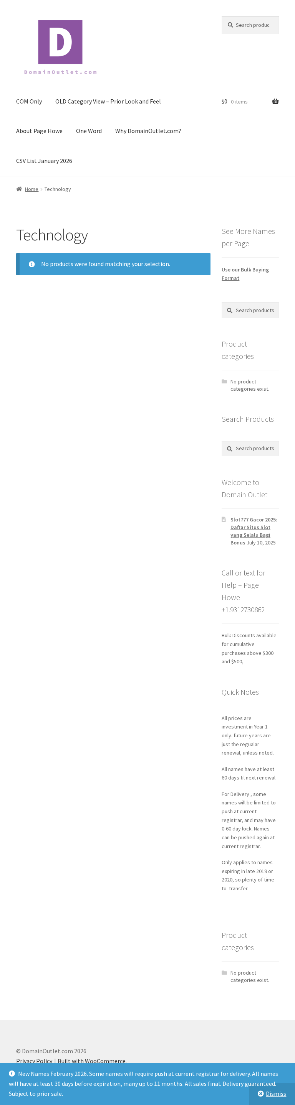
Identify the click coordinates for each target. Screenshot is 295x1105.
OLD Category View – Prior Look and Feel (108, 101)
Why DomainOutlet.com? (148, 131)
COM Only (29, 101)
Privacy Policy (34, 1061)
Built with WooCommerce (92, 1061)
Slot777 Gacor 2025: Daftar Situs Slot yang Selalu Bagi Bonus (253, 531)
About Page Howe (39, 131)
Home (31, 189)
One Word (89, 131)
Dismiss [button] (276, 1093)
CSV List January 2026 (44, 160)
